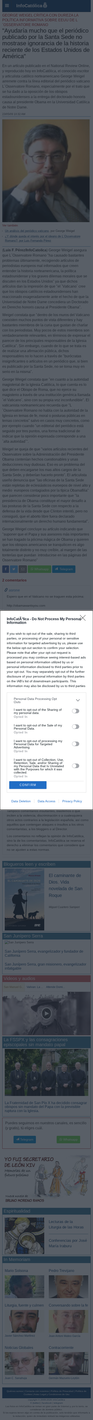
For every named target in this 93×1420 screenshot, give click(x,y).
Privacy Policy (72, 801)
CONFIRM (28, 785)
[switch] (75, 711)
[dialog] (46, 710)
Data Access (46, 801)
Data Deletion (21, 801)
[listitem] (46, 700)
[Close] (84, 619)
